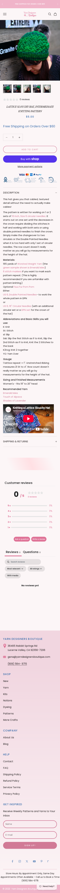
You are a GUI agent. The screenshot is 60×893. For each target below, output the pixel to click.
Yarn (6, 687)
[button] (30, 505)
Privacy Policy (11, 794)
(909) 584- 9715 (17, 663)
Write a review (38, 539)
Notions (7, 700)
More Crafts (10, 720)
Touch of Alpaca (12, 396)
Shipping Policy (12, 774)
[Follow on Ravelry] (48, 861)
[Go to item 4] (37, 88)
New (5, 681)
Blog (5, 744)
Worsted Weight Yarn (29, 263)
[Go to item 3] (27, 88)
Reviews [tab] (13, 552)
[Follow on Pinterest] (41, 861)
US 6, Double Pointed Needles (20, 294)
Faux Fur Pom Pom (24, 286)
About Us (8, 737)
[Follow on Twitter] (26, 861)
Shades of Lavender (14, 400)
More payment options (30, 166)
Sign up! (30, 845)
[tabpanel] (30, 589)
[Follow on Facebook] (12, 861)
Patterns (8, 713)
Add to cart (30, 149)
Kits (5, 694)
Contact (8, 761)
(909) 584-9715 (30, 880)
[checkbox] (13, 575)
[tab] (32, 552)
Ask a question (22, 539)
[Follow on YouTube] (34, 861)
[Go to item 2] (17, 88)
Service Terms (11, 787)
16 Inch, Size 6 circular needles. (29, 216)
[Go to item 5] (46, 88)
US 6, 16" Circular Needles (17, 306)
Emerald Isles (10, 393)
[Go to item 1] (7, 88)
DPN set (25, 310)
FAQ (5, 768)
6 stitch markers (12, 271)
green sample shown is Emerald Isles (24, 267)
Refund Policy (11, 781)
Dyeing (7, 707)
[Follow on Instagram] (19, 861)
